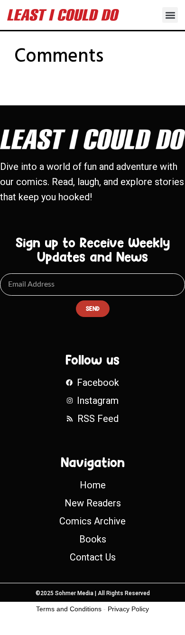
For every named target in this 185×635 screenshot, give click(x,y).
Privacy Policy (128, 609)
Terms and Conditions (69, 609)
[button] (170, 15)
